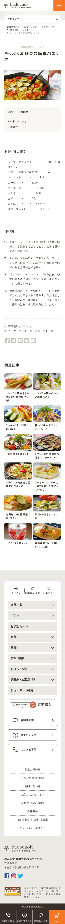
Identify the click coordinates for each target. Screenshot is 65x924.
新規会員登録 (32, 769)
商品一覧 (17, 604)
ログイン (16, 593)
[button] (59, 5)
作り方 (14, 127)
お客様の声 (27, 720)
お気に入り (49, 593)
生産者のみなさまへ (32, 794)
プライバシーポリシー (32, 828)
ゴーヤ (12, 330)
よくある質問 (28, 749)
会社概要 (32, 811)
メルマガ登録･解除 (32, 777)
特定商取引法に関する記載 (32, 819)
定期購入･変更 (32, 593)
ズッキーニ (25, 330)
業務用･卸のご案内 (32, 802)
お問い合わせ (32, 786)
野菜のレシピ (28, 734)
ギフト (15, 615)
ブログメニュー (15, 19)
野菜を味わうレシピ (20, 326)
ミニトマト (41, 330)
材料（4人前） (19, 121)
